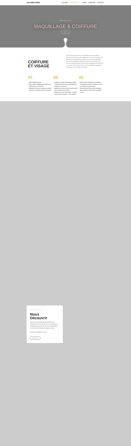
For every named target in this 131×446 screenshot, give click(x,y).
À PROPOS (91, 3)
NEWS (84, 3)
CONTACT (100, 3)
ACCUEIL (65, 3)
